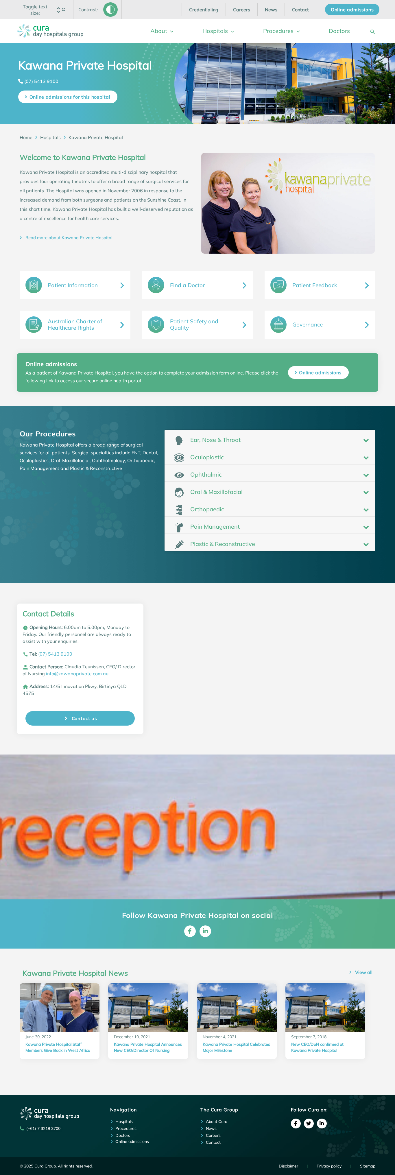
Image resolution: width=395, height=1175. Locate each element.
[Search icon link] (372, 30)
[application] (170, 31)
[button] (35, 9)
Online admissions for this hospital (69, 97)
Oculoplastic (206, 457)
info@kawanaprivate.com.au (77, 673)
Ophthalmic (205, 474)
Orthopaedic (206, 509)
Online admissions (320, 372)
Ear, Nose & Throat (215, 439)
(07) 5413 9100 (41, 81)
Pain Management (214, 526)
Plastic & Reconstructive (222, 543)
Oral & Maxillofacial (216, 491)
